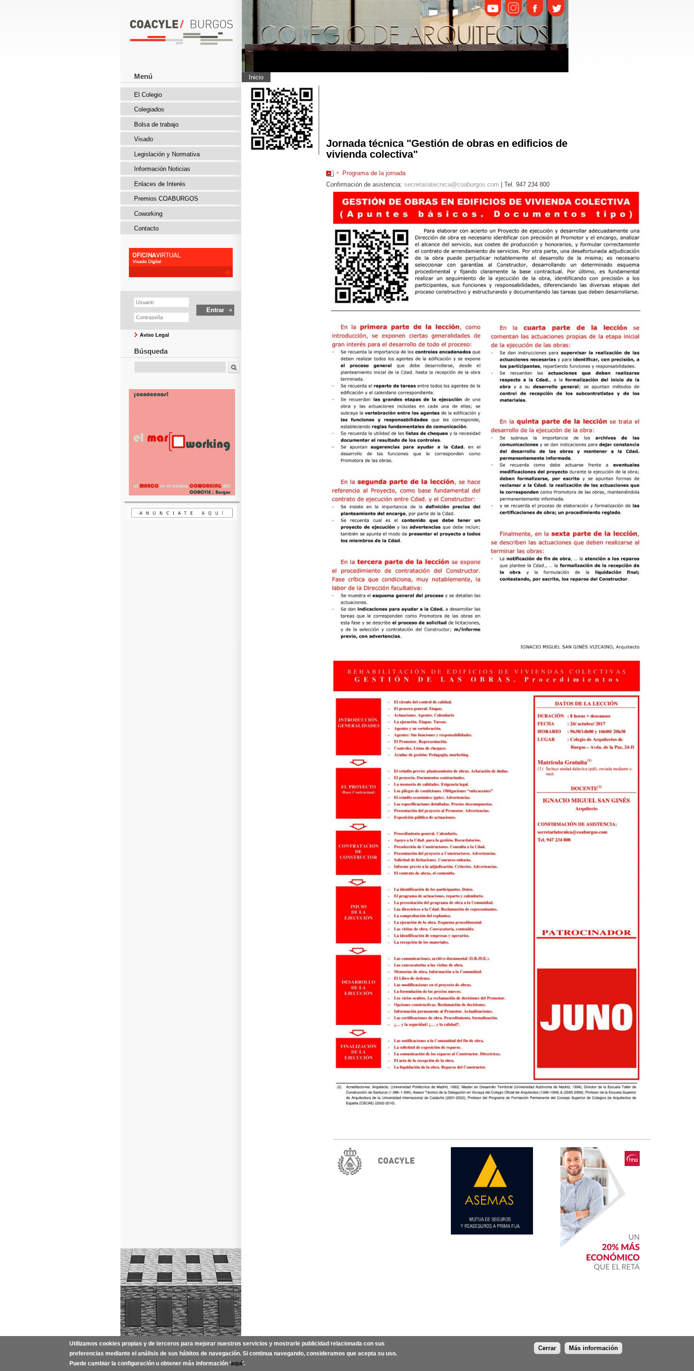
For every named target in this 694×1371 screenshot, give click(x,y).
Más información (593, 1348)
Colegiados (149, 109)
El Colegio (148, 94)
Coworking (148, 213)
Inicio (256, 77)
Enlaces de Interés (160, 183)
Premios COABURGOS (166, 198)
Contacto (146, 228)
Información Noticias (162, 168)
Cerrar (547, 1348)
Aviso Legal (154, 335)
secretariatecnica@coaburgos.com (451, 184)
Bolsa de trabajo (156, 124)
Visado (143, 139)
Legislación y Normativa (167, 154)
